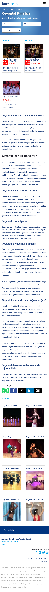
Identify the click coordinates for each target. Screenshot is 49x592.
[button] (5, 390)
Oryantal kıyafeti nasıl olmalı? (19, 243)
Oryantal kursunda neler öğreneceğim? (24, 300)
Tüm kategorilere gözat (10, 541)
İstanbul (6, 40)
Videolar (6, 398)
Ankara (28, 40)
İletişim (4, 544)
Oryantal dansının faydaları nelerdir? (23, 115)
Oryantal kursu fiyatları (15, 221)
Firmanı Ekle (9, 530)
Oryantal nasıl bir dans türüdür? (20, 190)
